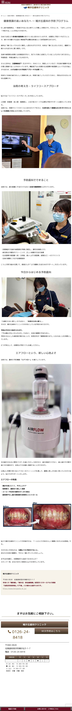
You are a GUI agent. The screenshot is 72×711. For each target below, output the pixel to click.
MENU (7, 2)
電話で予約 (12, 709)
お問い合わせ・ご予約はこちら (47, 709)
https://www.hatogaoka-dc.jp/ (15, 589)
